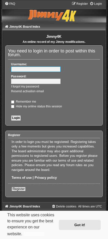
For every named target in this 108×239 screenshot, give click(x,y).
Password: (18, 76)
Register (19, 189)
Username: (19, 64)
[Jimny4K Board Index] (54, 12)
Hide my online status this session (38, 106)
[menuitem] (10, 4)
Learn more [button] (34, 234)
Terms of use (22, 178)
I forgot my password (25, 86)
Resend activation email (27, 91)
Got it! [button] (79, 225)
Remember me (25, 101)
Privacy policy (46, 178)
